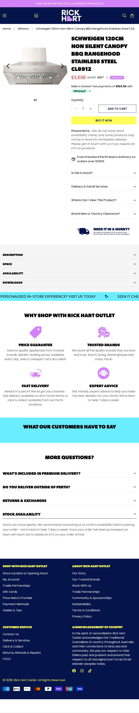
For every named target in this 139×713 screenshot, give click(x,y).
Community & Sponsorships (91, 598)
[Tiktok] (90, 671)
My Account (11, 579)
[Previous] (11, 3)
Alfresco (23, 28)
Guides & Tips (12, 610)
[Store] (36, 15)
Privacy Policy (82, 616)
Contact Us (11, 634)
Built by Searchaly (69, 697)
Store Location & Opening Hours (25, 573)
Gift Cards (10, 592)
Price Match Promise (17, 598)
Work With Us (81, 586)
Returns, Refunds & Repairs (22, 653)
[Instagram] (82, 671)
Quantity (77, 100)
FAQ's (7, 659)
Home (7, 28)
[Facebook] (74, 671)
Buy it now (104, 120)
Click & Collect (13, 646)
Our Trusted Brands (86, 579)
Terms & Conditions (86, 610)
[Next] (128, 3)
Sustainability (81, 604)
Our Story (79, 573)
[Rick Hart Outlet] (71, 15)
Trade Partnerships (16, 586)
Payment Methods (16, 604)
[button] (132, 15)
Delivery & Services (16, 640)
